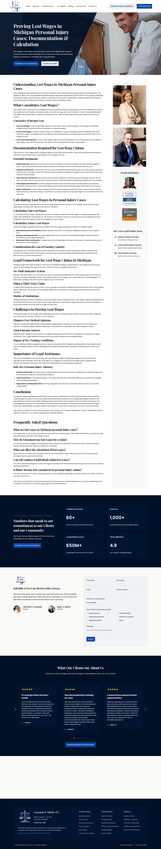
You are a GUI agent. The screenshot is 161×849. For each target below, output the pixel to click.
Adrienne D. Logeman (131, 819)
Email (88, 590)
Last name (120, 580)
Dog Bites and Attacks (108, 823)
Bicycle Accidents (84, 816)
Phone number (122, 590)
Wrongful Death (106, 819)
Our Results (61, 6)
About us (36, 6)
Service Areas (81, 6)
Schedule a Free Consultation (121, 6)
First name (90, 580)
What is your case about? (95, 599)
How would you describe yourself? (98, 609)
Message (89, 626)
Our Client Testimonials (131, 823)
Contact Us (92, 6)
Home (28, 6)
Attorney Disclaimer (126, 845)
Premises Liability (106, 830)
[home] (16, 6)
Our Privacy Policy (141, 845)
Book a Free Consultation (132, 830)
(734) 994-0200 (144, 6)
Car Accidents (83, 819)
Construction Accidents (86, 833)
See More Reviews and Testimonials (80, 745)
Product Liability (106, 833)
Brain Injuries (83, 830)
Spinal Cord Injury (106, 816)
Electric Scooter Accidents (109, 826)
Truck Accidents (84, 826)
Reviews (71, 6)
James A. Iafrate (129, 816)
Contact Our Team (50, 63)
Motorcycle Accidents (86, 823)
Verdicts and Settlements (132, 826)
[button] (48, 6)
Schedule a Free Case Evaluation (27, 545)
